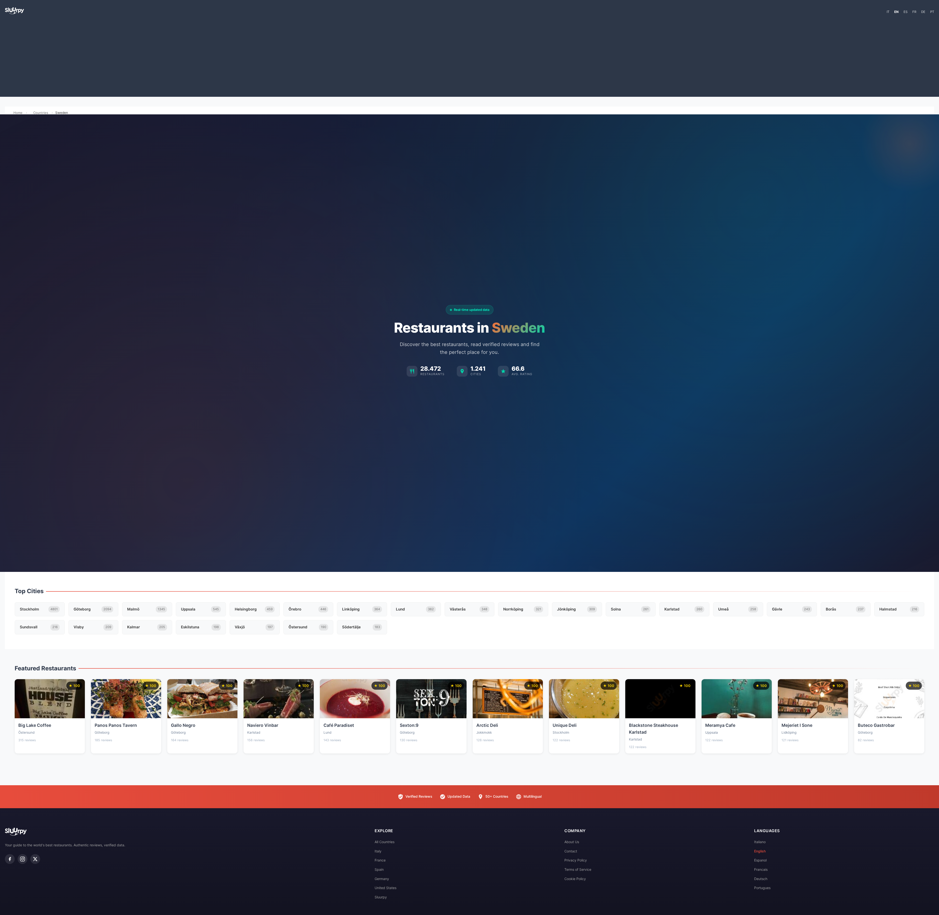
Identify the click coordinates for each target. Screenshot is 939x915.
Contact (570, 851)
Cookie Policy (575, 879)
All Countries (384, 842)
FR (914, 12)
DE (923, 12)
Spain (379, 869)
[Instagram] (22, 859)
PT (932, 12)
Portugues (762, 888)
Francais (761, 869)
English (760, 851)
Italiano (760, 842)
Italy (378, 851)
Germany (382, 879)
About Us (571, 842)
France (380, 860)
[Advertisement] (469, 57)
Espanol (760, 860)
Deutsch (760, 879)
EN (896, 12)
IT (888, 12)
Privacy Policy (575, 860)
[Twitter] (35, 859)
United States (385, 888)
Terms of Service (577, 869)
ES (905, 12)
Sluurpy (381, 897)
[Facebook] (10, 859)
